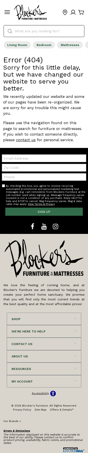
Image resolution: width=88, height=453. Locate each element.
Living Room (17, 45)
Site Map (40, 409)
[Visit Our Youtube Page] (44, 227)
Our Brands (12, 421)
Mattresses (70, 45)
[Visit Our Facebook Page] (33, 227)
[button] (7, 13)
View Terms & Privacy (41, 204)
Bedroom (44, 45)
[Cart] (81, 12)
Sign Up (44, 211)
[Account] (73, 12)
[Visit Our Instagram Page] (55, 227)
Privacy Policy (22, 409)
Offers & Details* (62, 409)
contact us (26, 140)
